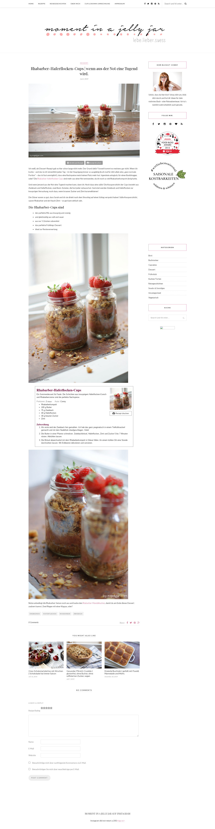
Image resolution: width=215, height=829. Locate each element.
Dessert (84, 63)
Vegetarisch (153, 297)
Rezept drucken (95, 163)
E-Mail (31, 748)
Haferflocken (49, 614)
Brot (150, 255)
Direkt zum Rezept (76, 163)
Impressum (120, 4)
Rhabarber (65, 614)
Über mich (75, 4)
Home (31, 4)
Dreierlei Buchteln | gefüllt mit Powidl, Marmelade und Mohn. (122, 672)
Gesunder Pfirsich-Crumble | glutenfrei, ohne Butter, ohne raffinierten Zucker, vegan (80, 673)
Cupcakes (152, 265)
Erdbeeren (35, 614)
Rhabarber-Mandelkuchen (94, 603)
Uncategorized (154, 293)
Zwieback (78, 614)
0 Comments (33, 622)
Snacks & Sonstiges (156, 288)
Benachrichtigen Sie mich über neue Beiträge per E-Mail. (55, 769)
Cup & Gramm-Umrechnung (97, 4)
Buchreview (153, 260)
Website (32, 755)
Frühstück (152, 274)
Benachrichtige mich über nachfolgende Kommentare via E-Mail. (59, 763)
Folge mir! (121, 821)
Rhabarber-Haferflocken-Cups (50, 178)
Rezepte (41, 4)
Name (31, 742)
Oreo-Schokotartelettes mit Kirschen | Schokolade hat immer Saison (46, 672)
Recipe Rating (34, 710)
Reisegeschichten (58, 4)
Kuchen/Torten (154, 279)
